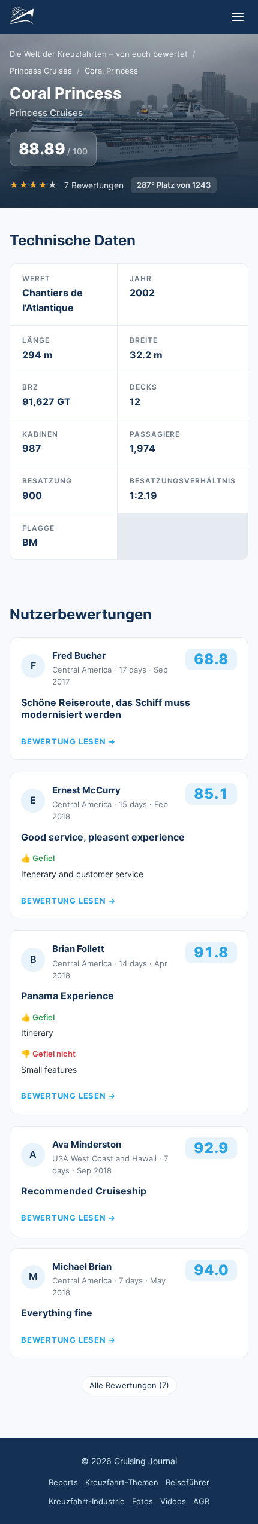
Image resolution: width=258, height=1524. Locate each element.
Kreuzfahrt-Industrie (87, 1501)
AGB (201, 1501)
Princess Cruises (41, 70)
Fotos (142, 1501)
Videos (173, 1501)
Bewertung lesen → (68, 741)
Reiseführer (187, 1482)
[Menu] (237, 17)
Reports (63, 1482)
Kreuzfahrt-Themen (121, 1482)
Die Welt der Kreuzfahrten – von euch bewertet (99, 54)
